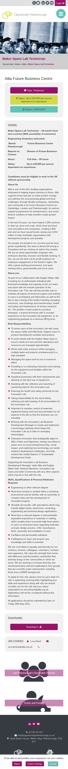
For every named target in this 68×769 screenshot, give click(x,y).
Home (17, 64)
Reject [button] (17, 764)
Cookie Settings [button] (35, 764)
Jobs (24, 64)
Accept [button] (53, 764)
